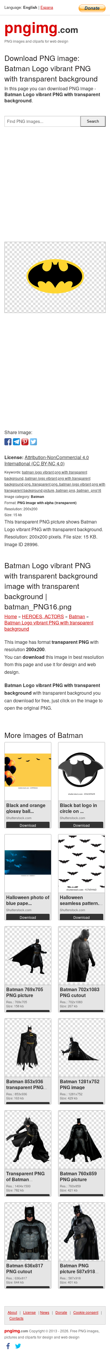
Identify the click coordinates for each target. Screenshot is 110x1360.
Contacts (16, 1318)
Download (28, 825)
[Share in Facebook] (7, 441)
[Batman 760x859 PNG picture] (81, 1139)
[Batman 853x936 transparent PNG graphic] (28, 1047)
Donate (61, 1312)
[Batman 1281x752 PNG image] (81, 1047)
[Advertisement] (55, 186)
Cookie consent (85, 1312)
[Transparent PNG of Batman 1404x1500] (28, 1139)
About (12, 1312)
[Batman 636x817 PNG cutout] (27, 1232)
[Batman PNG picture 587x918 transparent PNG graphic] (81, 1232)
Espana (46, 7)
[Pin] (24, 441)
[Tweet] (33, 441)
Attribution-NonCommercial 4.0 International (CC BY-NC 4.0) (46, 460)
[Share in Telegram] (16, 441)
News (44, 1312)
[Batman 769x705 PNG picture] (28, 955)
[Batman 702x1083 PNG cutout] (81, 956)
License (29, 1312)
